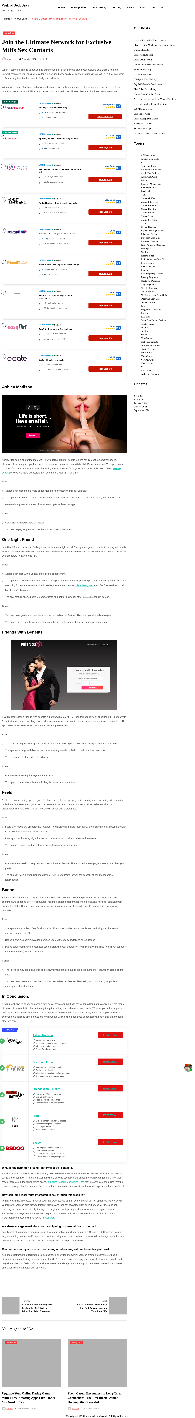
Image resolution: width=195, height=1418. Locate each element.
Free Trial (110, 1034)
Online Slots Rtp (142, 50)
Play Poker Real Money (145, 89)
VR (153, 7)
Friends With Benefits (46, 1088)
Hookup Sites (78, 7)
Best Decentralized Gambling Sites (150, 104)
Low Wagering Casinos (152, 273)
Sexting (117, 7)
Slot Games (146, 338)
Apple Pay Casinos (150, 173)
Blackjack (145, 191)
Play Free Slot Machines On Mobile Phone (154, 45)
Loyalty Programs (149, 277)
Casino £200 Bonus (143, 74)
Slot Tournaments (149, 341)
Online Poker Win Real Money (148, 64)
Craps (144, 223)
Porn (142, 7)
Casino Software (149, 219)
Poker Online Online (143, 59)
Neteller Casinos (149, 288)
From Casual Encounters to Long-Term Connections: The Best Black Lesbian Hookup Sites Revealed (95, 1398)
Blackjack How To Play (145, 79)
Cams (130, 7)
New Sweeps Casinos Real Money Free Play (155, 99)
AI (162, 7)
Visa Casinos (147, 363)
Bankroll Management (151, 184)
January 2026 (140, 403)
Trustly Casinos (148, 349)
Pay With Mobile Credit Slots (148, 84)
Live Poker (146, 270)
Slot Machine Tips (142, 128)
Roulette (145, 313)
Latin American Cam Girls (153, 259)
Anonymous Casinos (151, 169)
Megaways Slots (149, 284)
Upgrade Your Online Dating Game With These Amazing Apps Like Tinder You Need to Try (28, 1398)
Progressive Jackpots (151, 309)
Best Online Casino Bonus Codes (150, 40)
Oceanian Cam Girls (150, 298)
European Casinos (149, 241)
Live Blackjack (148, 266)
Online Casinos (148, 302)
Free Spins (146, 248)
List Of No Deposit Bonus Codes (149, 133)
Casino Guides (148, 198)
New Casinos (147, 291)
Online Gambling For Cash (147, 94)
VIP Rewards (147, 359)
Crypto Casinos (148, 227)
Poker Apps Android (143, 54)
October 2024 (140, 406)
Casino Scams (147, 216)
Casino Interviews (149, 202)
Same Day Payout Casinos (153, 320)
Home (61, 7)
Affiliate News (148, 155)
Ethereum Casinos (149, 234)
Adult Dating (99, 7)
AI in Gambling (148, 166)
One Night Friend (43, 1062)
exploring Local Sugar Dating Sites (66, 1182)
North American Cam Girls (154, 295)
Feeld (36, 1115)
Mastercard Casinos (150, 280)
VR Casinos (146, 370)
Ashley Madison (43, 1035)
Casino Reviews (148, 212)
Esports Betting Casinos (152, 230)
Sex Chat (145, 327)
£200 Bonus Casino (143, 109)
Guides (144, 252)
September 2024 (141, 410)
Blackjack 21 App (142, 123)
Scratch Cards (147, 324)
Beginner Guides (149, 187)
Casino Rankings (149, 209)
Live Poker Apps (142, 113)
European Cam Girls (151, 237)
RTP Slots (145, 316)
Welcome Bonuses (150, 374)
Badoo (37, 1142)
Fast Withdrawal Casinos (153, 245)
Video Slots (146, 356)
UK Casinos (147, 352)
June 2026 (139, 399)
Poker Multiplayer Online (146, 118)
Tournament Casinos (151, 345)
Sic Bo (144, 334)
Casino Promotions (150, 205)
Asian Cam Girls (149, 176)
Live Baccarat (147, 263)
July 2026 (138, 396)
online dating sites (84, 585)
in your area (48, 1217)
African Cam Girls (150, 158)
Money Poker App (142, 69)
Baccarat (145, 180)
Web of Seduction (15, 5)
